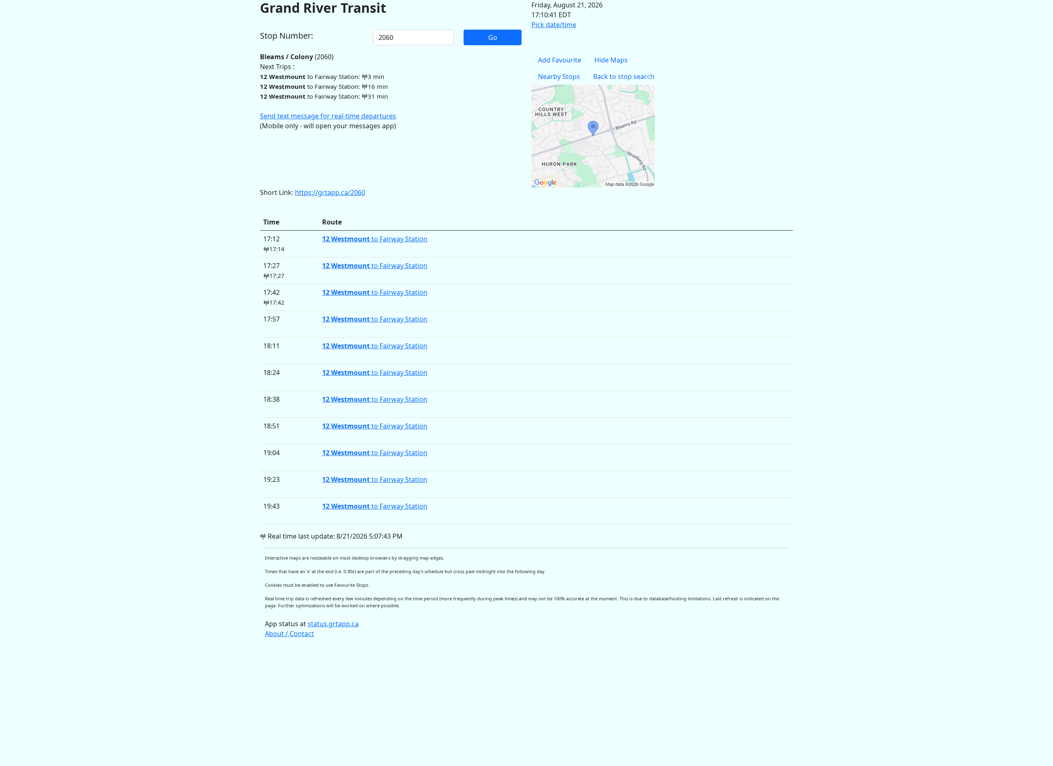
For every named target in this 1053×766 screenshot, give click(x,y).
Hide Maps (611, 60)
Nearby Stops (559, 76)
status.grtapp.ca (333, 623)
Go (492, 37)
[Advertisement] (507, 706)
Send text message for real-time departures (328, 115)
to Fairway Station (374, 238)
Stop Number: (286, 36)
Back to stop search (623, 76)
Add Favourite (559, 60)
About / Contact (289, 633)
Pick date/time (553, 24)
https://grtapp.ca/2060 (330, 192)
